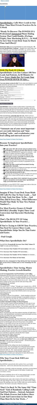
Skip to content (5, 0)
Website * (2, 97)
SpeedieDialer (4, 3)
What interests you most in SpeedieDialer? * (12, 98)
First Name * (3, 88)
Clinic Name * (4, 95)
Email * (2, 91)
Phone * (2, 93)
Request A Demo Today (6, 103)
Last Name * (3, 89)
